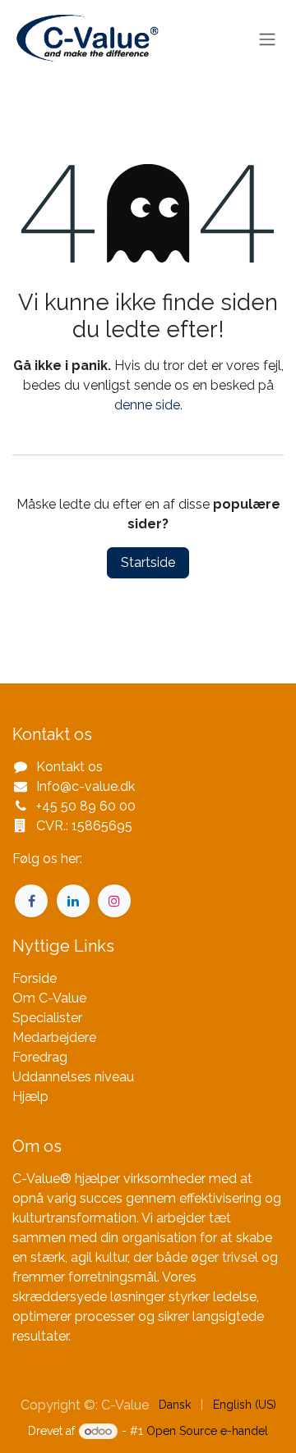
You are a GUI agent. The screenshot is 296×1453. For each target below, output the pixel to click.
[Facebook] (31, 900)
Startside (148, 562)
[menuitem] (175, 1405)
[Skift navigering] (267, 40)
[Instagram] (114, 900)
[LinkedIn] (73, 900)
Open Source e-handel (207, 1430)
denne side (147, 405)
